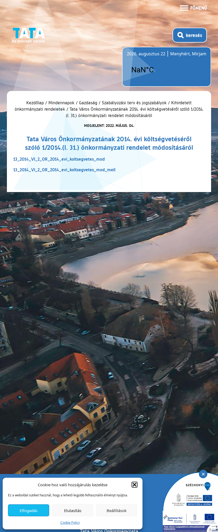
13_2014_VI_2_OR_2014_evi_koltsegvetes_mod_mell (64, 169)
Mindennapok (61, 102)
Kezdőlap (35, 102)
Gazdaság (88, 102)
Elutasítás (72, 510)
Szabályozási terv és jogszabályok (134, 102)
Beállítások (117, 510)
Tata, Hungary (156, 70)
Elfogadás (28, 510)
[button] (134, 484)
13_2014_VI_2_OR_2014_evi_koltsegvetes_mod (59, 159)
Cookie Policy (70, 522)
